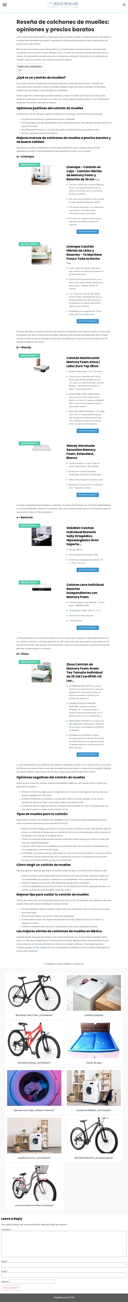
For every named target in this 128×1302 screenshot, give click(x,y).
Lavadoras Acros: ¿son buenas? (34, 1157)
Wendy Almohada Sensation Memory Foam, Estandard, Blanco (81, 452)
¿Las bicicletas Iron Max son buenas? (34, 1205)
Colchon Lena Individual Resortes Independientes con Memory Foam (85, 591)
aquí (35, 951)
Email (4, 1271)
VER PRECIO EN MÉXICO (87, 232)
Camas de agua (94, 1062)
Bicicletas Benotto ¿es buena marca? (94, 1157)
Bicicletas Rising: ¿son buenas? (34, 1062)
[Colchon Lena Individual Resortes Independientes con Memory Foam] (41, 587)
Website (5, 1282)
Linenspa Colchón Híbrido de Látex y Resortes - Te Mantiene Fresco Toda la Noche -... (84, 255)
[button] (4, 4)
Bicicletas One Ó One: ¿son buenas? (34, 1015)
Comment (6, 1229)
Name (4, 1261)
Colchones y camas (54, 964)
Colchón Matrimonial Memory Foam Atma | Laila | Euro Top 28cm (83, 362)
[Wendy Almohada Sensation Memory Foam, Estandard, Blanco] (41, 448)
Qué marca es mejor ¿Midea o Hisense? (34, 1110)
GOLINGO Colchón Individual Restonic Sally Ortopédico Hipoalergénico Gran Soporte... (82, 536)
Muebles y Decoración (74, 964)
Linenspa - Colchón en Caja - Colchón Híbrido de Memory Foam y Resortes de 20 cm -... (84, 173)
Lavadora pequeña (93, 1015)
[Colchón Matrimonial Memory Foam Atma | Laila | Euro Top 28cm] (41, 366)
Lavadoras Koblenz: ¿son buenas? (93, 1110)
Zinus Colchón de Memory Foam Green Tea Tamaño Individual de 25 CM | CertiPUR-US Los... (84, 672)
